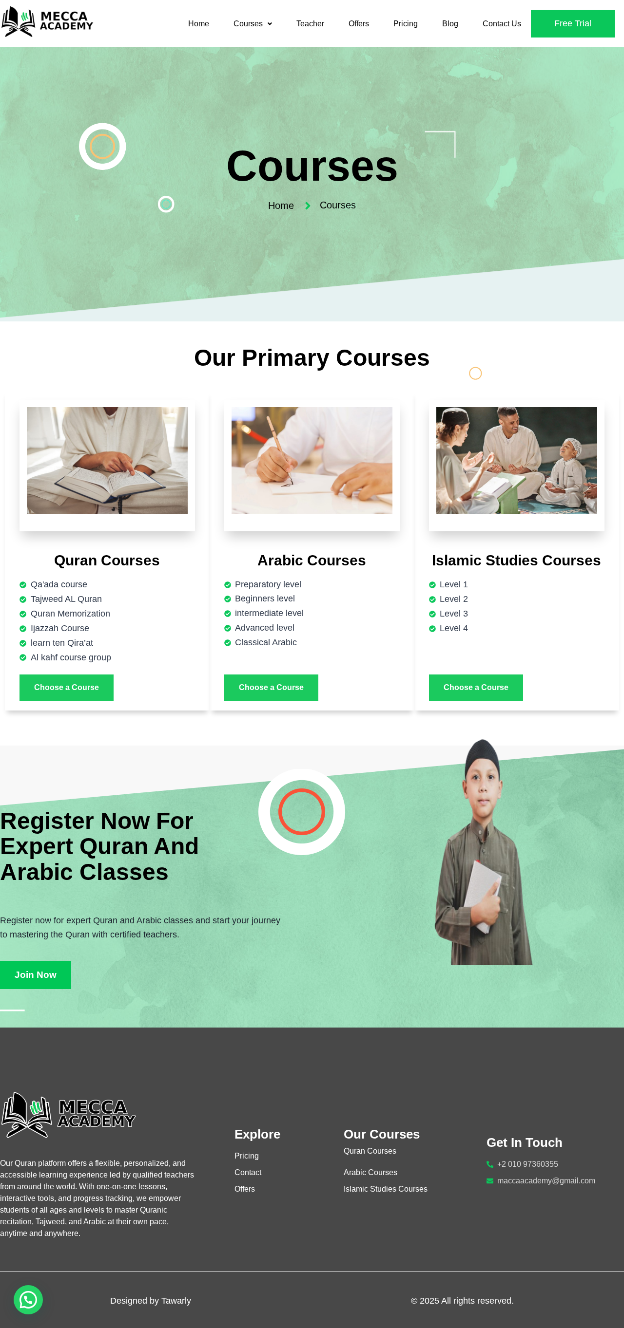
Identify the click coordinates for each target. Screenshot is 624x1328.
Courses (248, 23)
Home (198, 23)
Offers (359, 23)
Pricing (405, 23)
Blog (450, 23)
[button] (253, 24)
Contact (247, 1172)
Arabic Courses (370, 1172)
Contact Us (502, 23)
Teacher (310, 23)
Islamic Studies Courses (386, 1189)
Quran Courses (370, 1151)
